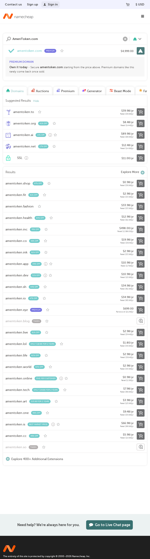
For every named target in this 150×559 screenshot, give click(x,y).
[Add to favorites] (62, 51)
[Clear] (125, 39)
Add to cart (141, 112)
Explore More (130, 172)
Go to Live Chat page (112, 525)
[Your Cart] (127, 4)
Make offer (141, 321)
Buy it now (141, 51)
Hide (36, 101)
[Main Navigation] (142, 16)
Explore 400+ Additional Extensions (37, 459)
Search (8, 39)
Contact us (13, 4)
